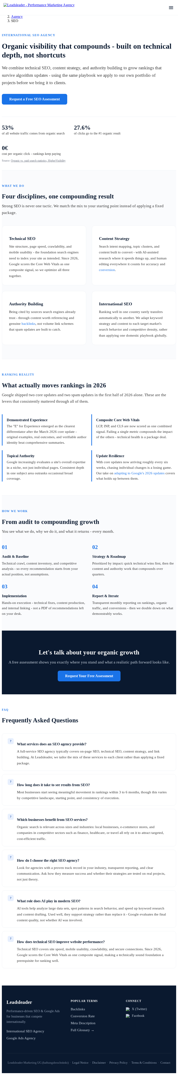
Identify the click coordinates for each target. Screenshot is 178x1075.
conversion (107, 270)
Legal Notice (80, 1062)
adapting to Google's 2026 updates (139, 473)
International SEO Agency (25, 1031)
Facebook (138, 1016)
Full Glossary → (82, 1030)
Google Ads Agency (21, 1038)
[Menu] (171, 7)
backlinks (28, 323)
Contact (165, 1062)
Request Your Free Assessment (89, 676)
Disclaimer (99, 1062)
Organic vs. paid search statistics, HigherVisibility (38, 160)
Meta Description (83, 1023)
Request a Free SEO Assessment (34, 99)
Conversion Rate (83, 1016)
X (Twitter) (139, 1009)
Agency (17, 17)
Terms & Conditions (144, 1062)
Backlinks (78, 1009)
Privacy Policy (118, 1062)
